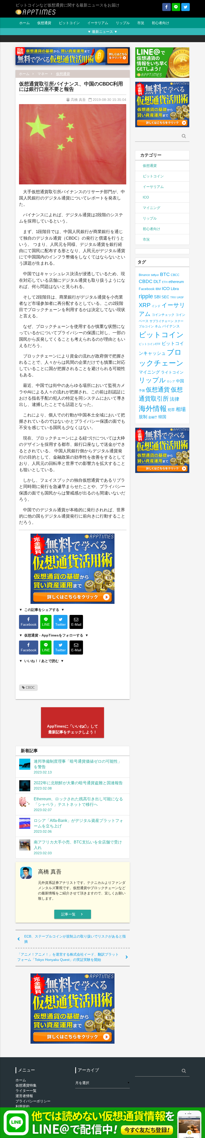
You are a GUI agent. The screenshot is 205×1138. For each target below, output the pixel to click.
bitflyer (155, 274)
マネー (43, 74)
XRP (144, 305)
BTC (165, 274)
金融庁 (152, 417)
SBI (157, 297)
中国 (180, 381)
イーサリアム (97, 23)
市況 (140, 23)
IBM (158, 289)
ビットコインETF (149, 343)
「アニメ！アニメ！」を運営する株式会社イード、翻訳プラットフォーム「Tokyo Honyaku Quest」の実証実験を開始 (68, 957)
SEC (165, 297)
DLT (157, 281)
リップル (123, 23)
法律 (174, 399)
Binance (144, 274)
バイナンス (171, 326)
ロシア (171, 381)
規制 (143, 416)
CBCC (175, 274)
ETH (165, 281)
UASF (180, 297)
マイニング (151, 208)
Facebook (146, 289)
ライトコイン (172, 372)
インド (156, 306)
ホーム (24, 23)
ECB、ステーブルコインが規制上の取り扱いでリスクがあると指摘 (75, 939)
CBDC (30, 687)
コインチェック (163, 315)
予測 (142, 390)
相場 (181, 409)
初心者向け (160, 23)
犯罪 (171, 410)
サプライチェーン (162, 321)
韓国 (162, 417)
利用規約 (23, 1106)
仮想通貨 (44, 23)
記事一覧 (72, 914)
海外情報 (153, 408)
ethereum (176, 281)
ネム (158, 326)
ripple (146, 296)
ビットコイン (69, 23)
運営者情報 (24, 1096)
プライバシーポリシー (33, 1101)
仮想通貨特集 (26, 1085)
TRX (173, 297)
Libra (175, 289)
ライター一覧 (26, 1091)
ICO (146, 197)
